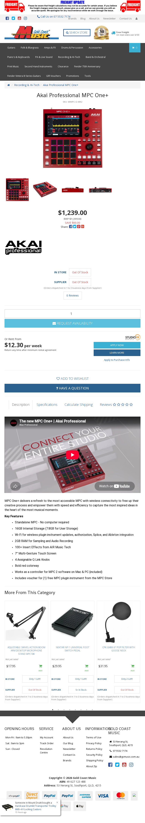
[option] (72, 138)
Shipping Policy (94, 760)
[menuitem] (71, 227)
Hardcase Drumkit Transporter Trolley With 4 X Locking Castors (35, 807)
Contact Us (126, 18)
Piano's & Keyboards (18, 57)
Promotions (72, 76)
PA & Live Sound (43, 57)
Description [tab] (20, 404)
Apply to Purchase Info (117, 360)
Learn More (117, 352)
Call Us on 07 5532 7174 (54, 16)
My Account (46, 737)
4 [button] (70, 710)
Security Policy (94, 754)
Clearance (63, 66)
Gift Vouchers (53, 76)
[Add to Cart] (40, 668)
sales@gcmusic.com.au (125, 756)
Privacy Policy (94, 743)
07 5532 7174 (119, 750)
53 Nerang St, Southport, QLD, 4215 (121, 743)
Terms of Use (93, 737)
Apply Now (117, 345)
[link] (110, 764)
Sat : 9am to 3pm (14, 743)
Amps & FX (50, 47)
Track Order (47, 743)
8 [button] (92, 710)
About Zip (91, 766)
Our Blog (68, 743)
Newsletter (109, 18)
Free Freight (127, 33)
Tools (88, 76)
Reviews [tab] (106, 404)
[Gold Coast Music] (31, 32)
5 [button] (75, 710)
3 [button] (64, 710)
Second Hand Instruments (38, 66)
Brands (72, 18)
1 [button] (53, 710)
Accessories (95, 47)
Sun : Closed (12, 749)
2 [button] (58, 710)
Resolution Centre (46, 750)
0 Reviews (72, 295)
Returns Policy (94, 749)
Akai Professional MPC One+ (60, 85)
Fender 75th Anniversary (87, 66)
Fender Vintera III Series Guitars (24, 76)
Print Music (13, 66)
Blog (82, 18)
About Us (94, 18)
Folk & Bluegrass (30, 47)
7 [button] (87, 710)
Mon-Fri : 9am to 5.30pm (18, 737)
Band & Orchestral (96, 57)
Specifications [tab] (47, 404)
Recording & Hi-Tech (69, 57)
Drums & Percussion (72, 47)
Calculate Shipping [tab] (79, 404)
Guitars (11, 47)
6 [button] (81, 710)
